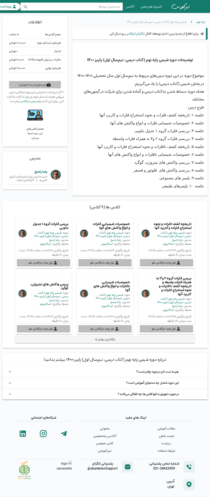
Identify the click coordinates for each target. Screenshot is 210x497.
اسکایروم (168, 243)
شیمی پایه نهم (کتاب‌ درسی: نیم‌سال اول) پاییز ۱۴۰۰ (174, 234)
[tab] (180, 6)
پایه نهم (200, 22)
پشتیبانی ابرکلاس (30, 101)
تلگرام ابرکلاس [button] (135, 33)
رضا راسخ (40, 171)
